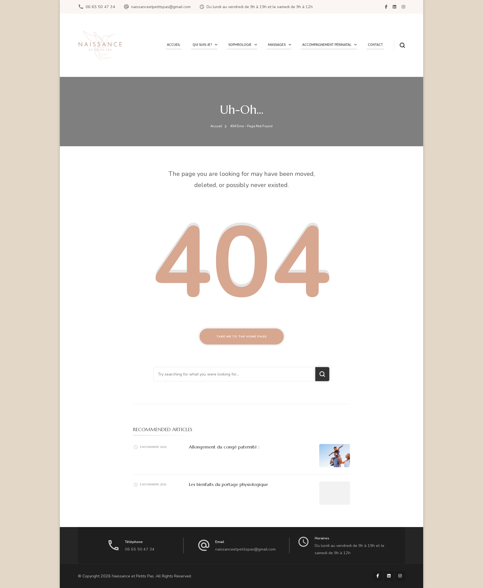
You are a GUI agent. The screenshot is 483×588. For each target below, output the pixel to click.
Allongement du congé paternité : (224, 447)
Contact (375, 45)
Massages (277, 45)
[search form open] (399, 45)
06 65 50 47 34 (100, 7)
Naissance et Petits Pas (133, 576)
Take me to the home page (242, 336)
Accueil (173, 45)
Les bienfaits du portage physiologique (228, 484)
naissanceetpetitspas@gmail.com (161, 7)
